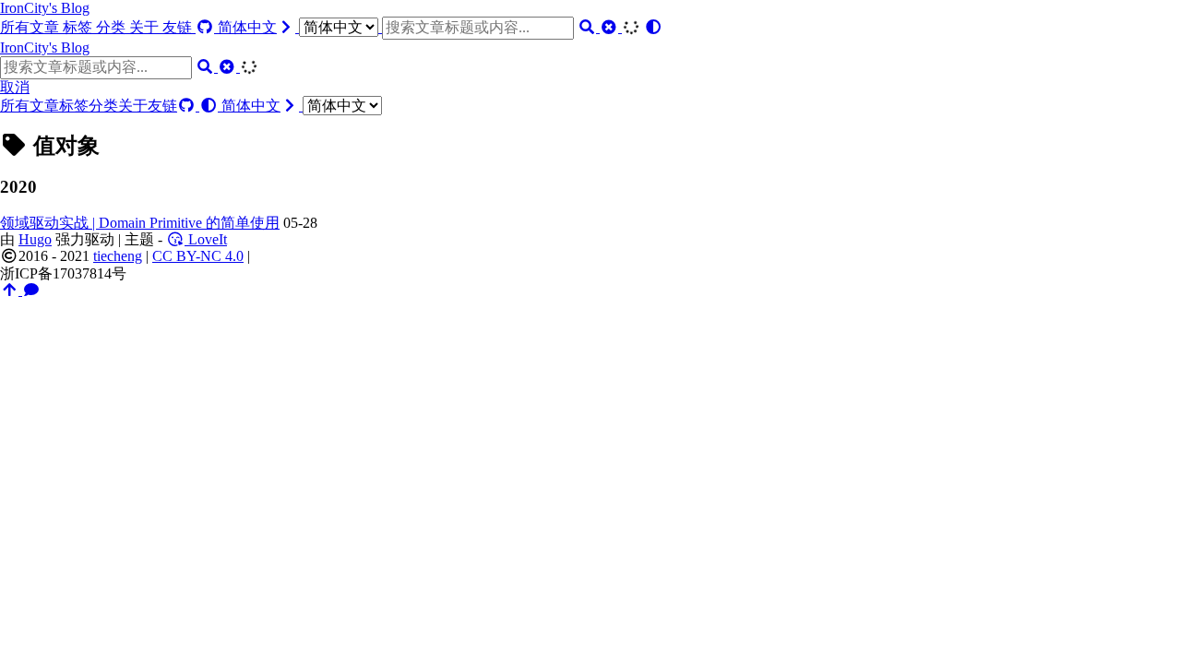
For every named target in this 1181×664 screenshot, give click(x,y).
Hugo (35, 239)
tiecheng (117, 256)
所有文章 (31, 27)
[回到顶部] (11, 290)
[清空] (611, 27)
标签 (79, 27)
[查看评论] (31, 290)
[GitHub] (207, 27)
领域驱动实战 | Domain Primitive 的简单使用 (140, 223)
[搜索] (589, 27)
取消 (15, 87)
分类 (112, 27)
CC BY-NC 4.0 (198, 256)
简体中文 (247, 27)
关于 (145, 27)
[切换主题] (653, 27)
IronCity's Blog (44, 8)
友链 (179, 27)
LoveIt (206, 239)
